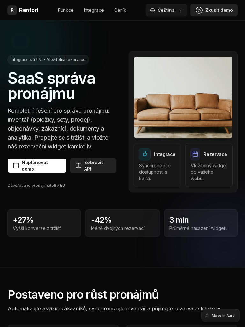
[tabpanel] (122, 163)
